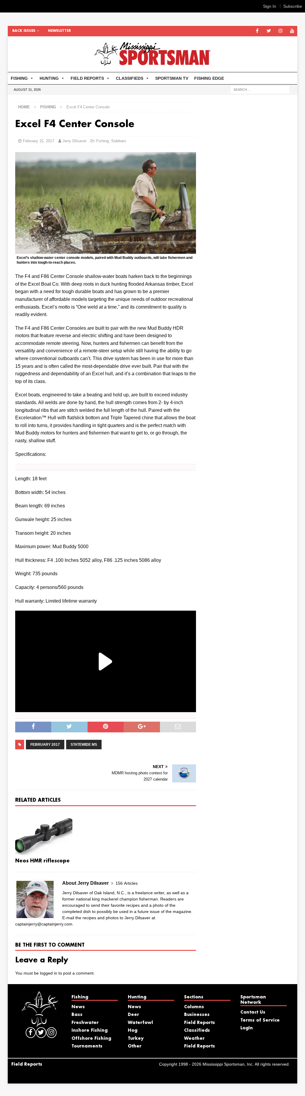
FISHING (19, 78)
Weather (194, 1038)
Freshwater (85, 1022)
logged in (48, 973)
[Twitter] (269, 31)
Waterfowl (140, 1022)
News (78, 1007)
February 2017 (45, 744)
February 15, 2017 (38, 141)
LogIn (246, 1028)
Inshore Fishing (89, 1030)
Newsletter (59, 31)
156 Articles (127, 883)
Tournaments (86, 1046)
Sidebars (118, 141)
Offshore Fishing (91, 1038)
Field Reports (199, 1022)
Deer (133, 1014)
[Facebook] (257, 31)
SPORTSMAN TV (171, 78)
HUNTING (49, 78)
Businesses (197, 1014)
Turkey (136, 1038)
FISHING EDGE (209, 78)
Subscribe (292, 6)
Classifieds (197, 1030)
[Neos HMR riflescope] (43, 833)
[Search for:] (260, 89)
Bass (77, 1014)
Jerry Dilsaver (74, 141)
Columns (194, 1007)
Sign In (269, 6)
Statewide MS (84, 744)
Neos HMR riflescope (42, 861)
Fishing (102, 141)
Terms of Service (260, 1020)
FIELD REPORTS (87, 78)
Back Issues (23, 31)
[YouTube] (292, 31)
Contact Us (252, 1012)
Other (134, 1046)
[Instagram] (280, 31)
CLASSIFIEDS (129, 78)
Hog (132, 1030)
